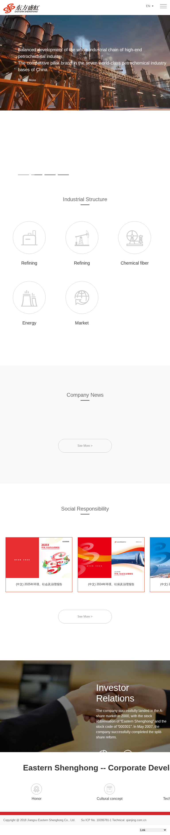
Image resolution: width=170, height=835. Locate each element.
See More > (85, 445)
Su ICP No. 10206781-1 (96, 820)
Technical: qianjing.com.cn (128, 820)
